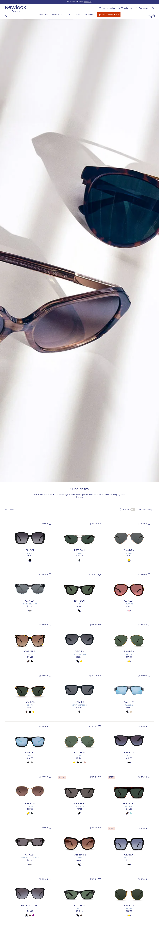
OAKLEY (30, 601)
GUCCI (30, 550)
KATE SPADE (79, 855)
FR (153, 8)
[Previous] (56, 2)
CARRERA (29, 651)
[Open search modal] (6, 16)
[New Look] (16, 8)
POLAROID (79, 803)
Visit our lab (88, 1)
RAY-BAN (79, 550)
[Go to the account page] (148, 16)
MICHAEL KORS (30, 905)
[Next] (102, 2)
